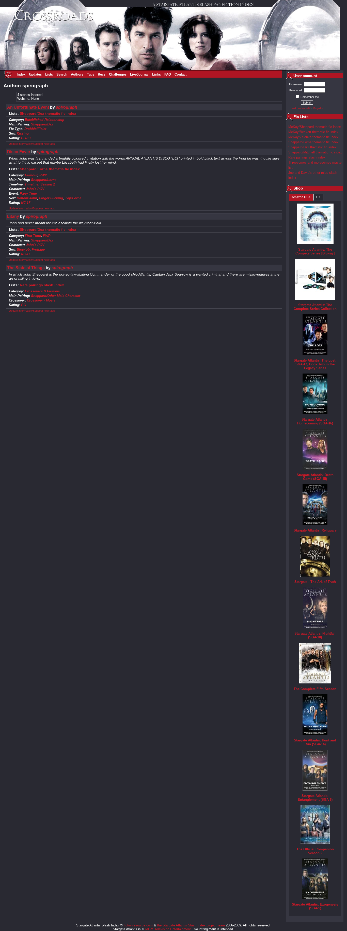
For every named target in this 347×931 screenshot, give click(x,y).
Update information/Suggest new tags (32, 143)
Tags (90, 74)
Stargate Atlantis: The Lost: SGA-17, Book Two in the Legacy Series (315, 364)
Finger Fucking (51, 198)
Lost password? (300, 108)
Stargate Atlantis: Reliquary (315, 530)
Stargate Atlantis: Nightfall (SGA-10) (315, 635)
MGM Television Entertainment (168, 929)
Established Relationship (44, 120)
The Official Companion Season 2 (315, 851)
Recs (101, 74)
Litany (13, 216)
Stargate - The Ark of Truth (315, 582)
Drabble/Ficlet (35, 129)
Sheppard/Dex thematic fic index (48, 114)
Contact (180, 74)
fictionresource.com (138, 925)
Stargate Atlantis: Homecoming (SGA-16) (315, 421)
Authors (77, 74)
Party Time (28, 193)
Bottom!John (27, 198)
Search (61, 74)
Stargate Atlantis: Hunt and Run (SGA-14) (315, 742)
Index (21, 74)
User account (305, 76)
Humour (31, 175)
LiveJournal (139, 74)
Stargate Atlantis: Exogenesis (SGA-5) (315, 906)
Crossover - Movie (41, 300)
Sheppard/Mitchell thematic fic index (315, 152)
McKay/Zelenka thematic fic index (313, 137)
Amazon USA (301, 197)
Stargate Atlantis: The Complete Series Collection (315, 307)
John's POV (35, 189)
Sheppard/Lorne (43, 180)
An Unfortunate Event (28, 107)
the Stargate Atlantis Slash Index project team (191, 925)
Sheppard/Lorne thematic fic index (50, 169)
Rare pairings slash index (42, 285)
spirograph (66, 107)
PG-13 (25, 138)
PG (23, 305)
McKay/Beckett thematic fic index (313, 132)
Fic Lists (300, 117)
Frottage (38, 249)
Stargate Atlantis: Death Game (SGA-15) (315, 477)
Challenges (118, 74)
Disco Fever (18, 152)
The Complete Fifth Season (315, 689)
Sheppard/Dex (42, 124)
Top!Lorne (73, 198)
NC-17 (25, 203)
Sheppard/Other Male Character (55, 296)
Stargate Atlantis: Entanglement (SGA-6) (315, 797)
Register (318, 108)
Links (156, 74)
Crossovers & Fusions (42, 291)
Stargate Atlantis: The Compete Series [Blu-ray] (315, 251)
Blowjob (23, 249)
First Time (33, 236)
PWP (43, 175)
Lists (49, 74)
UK (318, 197)
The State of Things (26, 268)
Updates (35, 74)
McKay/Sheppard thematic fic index (314, 127)
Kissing (23, 133)
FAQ (167, 74)
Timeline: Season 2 (40, 184)
